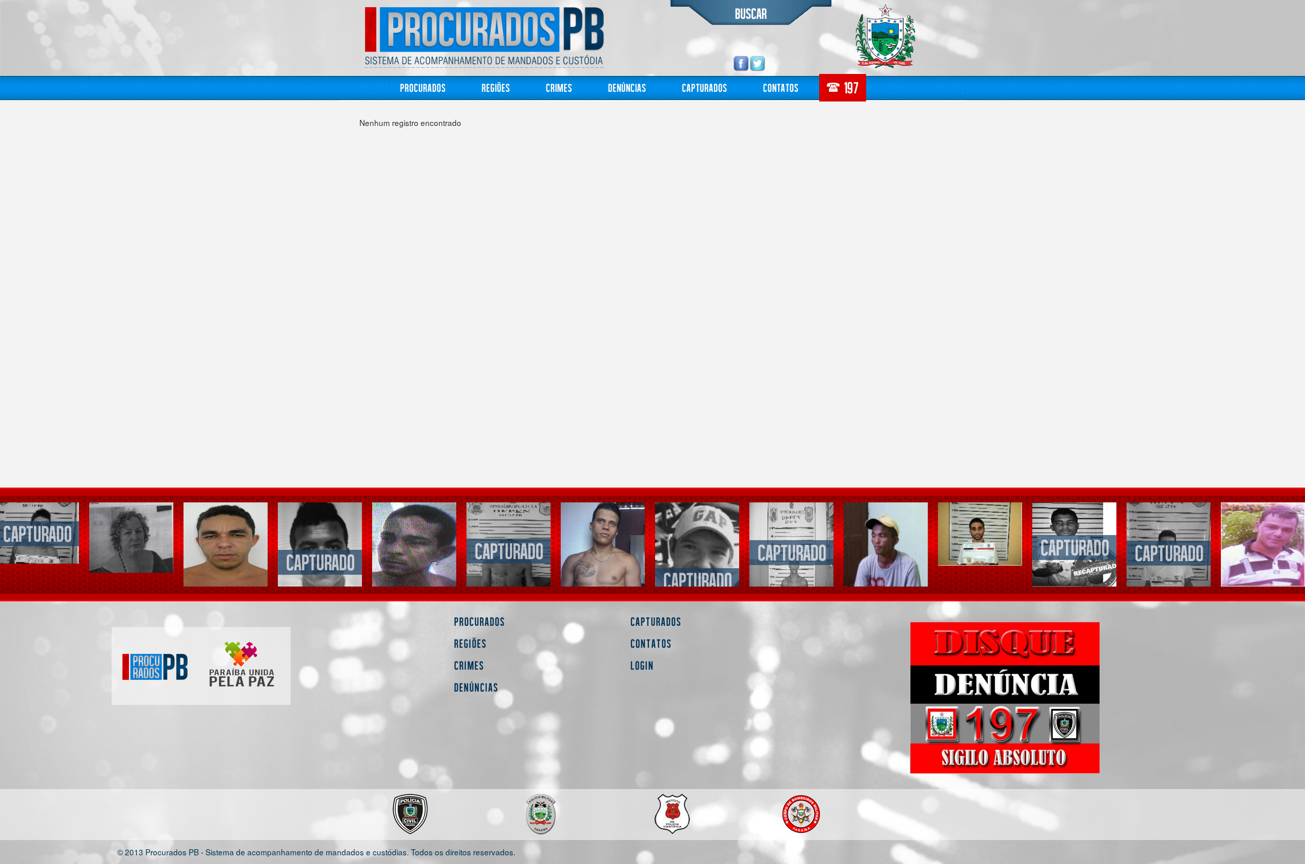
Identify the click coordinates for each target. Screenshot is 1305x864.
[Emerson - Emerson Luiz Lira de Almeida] (603, 547)
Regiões (496, 87)
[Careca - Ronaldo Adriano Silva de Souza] (414, 544)
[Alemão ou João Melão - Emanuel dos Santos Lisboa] (791, 551)
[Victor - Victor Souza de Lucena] (697, 580)
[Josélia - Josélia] (131, 537)
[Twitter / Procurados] (757, 63)
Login (642, 665)
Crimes (559, 87)
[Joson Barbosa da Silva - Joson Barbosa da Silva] (1169, 552)
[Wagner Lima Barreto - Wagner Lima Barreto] (980, 534)
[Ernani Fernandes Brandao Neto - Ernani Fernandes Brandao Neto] (508, 550)
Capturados (704, 87)
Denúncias (627, 87)
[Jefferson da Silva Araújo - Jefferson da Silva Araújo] (1074, 546)
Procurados (423, 87)
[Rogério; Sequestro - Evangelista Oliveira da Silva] (226, 544)
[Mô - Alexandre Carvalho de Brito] (886, 562)
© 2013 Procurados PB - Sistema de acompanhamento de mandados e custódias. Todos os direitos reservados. (316, 851)
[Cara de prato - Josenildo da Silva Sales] (320, 561)
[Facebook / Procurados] (741, 63)
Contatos (781, 87)
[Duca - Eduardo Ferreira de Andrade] (1263, 544)
